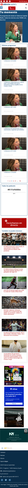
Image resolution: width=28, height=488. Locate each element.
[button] (1, 7)
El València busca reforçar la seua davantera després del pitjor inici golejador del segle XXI (13, 270)
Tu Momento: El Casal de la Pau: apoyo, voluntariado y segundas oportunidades (14, 129)
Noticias (3, 455)
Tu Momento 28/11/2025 (10, 107)
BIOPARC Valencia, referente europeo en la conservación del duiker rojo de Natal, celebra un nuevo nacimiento (13, 312)
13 (20, 181)
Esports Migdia (4, 461)
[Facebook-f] (1, 1)
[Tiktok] (10, 1)
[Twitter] (6, 480)
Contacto (3, 452)
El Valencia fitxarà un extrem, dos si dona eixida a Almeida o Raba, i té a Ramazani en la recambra (14, 334)
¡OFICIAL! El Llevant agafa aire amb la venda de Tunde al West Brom (14, 290)
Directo (2, 458)
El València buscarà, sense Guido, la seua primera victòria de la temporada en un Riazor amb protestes (14, 249)
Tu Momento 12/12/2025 (10, 61)
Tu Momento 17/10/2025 (10, 172)
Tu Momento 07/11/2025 (10, 151)
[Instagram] (7, 1)
